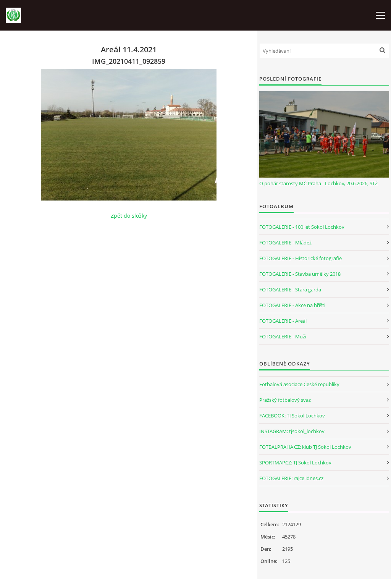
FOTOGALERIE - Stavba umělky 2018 (300, 273)
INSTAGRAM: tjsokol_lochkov (292, 431)
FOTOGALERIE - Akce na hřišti (292, 305)
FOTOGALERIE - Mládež (285, 242)
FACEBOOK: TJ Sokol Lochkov (292, 415)
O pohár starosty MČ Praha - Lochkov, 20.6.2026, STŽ (318, 183)
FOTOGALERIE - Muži (282, 336)
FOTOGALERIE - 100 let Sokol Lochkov (301, 226)
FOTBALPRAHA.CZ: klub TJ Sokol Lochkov (305, 446)
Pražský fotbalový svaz (285, 399)
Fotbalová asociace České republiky (299, 384)
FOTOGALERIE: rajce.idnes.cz (291, 478)
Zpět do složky (129, 215)
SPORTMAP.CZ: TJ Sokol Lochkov (295, 462)
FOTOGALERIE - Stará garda (290, 289)
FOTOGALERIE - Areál (283, 320)
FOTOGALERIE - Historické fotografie (300, 258)
